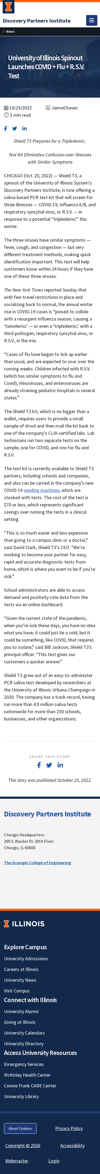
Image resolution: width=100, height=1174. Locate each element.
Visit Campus (17, 991)
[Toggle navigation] (91, 20)
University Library (21, 1096)
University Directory (23, 1043)
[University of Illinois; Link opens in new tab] (24, 924)
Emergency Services (24, 1064)
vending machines (41, 490)
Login (53, 1161)
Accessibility (72, 1145)
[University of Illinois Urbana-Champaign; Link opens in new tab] (8, 7)
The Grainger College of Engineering (37, 862)
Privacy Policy (69, 1128)
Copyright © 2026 (22, 1145)
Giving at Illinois (19, 1022)
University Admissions (26, 958)
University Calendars (24, 1033)
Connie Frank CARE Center (30, 1086)
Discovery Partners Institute (47, 814)
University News (20, 980)
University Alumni (21, 1011)
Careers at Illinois (21, 969)
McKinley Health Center (27, 1075)
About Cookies (20, 1128)
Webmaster (16, 1161)
